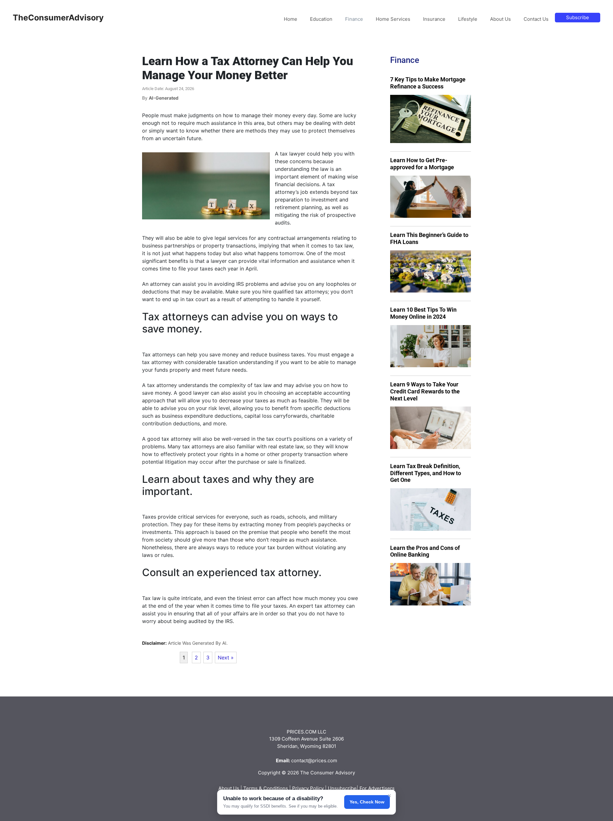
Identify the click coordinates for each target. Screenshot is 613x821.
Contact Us (536, 19)
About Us (500, 19)
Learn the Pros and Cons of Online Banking (425, 551)
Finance (354, 19)
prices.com (324, 760)
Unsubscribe (342, 788)
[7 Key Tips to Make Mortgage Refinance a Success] (430, 119)
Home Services (393, 19)
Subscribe (577, 17)
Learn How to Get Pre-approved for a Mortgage (422, 164)
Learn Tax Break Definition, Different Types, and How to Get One (425, 473)
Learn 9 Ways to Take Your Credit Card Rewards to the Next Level (425, 391)
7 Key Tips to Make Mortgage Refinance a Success (427, 83)
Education (321, 19)
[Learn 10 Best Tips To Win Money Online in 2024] (430, 346)
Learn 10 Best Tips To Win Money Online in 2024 (423, 313)
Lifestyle (467, 19)
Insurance (434, 19)
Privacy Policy (308, 788)
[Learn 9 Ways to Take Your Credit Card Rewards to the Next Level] (430, 428)
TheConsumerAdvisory (58, 17)
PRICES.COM (301, 732)
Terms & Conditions (265, 788)
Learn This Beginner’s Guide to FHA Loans (429, 238)
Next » (226, 657)
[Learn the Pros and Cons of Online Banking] (430, 584)
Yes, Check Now (367, 801)
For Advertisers (377, 788)
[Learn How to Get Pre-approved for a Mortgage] (430, 197)
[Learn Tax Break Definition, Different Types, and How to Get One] (430, 509)
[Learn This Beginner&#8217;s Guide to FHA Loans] (430, 271)
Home (290, 19)
